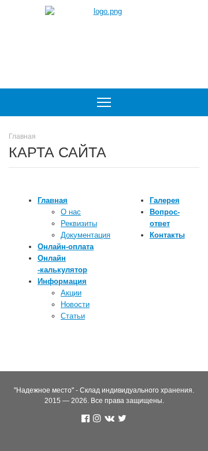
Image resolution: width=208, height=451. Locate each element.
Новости (75, 304)
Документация (85, 235)
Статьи (73, 316)
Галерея (165, 200)
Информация (62, 281)
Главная (53, 200)
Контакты (167, 235)
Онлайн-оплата (66, 246)
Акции (71, 293)
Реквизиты (79, 223)
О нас (71, 212)
